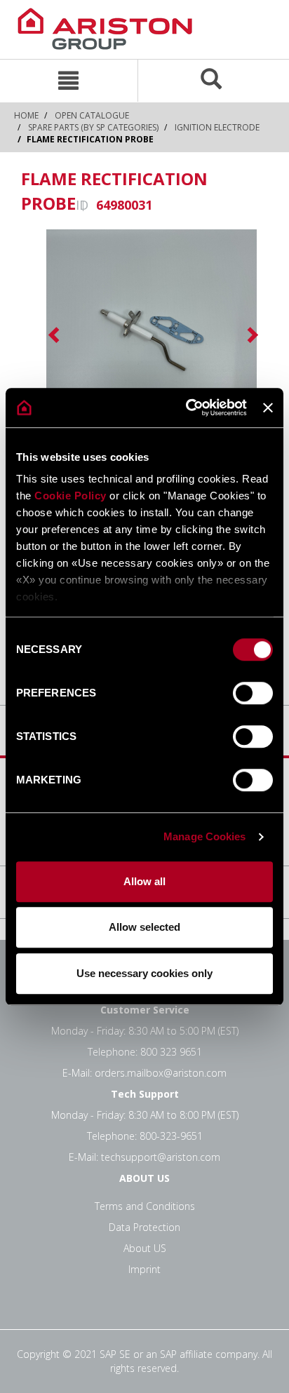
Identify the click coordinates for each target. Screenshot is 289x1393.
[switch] (253, 693)
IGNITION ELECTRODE (217, 127)
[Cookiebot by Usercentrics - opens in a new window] (187, 407)
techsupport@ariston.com (160, 1157)
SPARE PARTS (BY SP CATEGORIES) (93, 127)
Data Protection (144, 1227)
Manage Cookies (204, 836)
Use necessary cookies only (144, 973)
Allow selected (144, 927)
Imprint (144, 1269)
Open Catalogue (92, 115)
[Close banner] (268, 407)
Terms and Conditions (145, 1206)
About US (144, 1248)
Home (26, 115)
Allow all (144, 881)
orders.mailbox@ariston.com (161, 1072)
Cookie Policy (70, 496)
